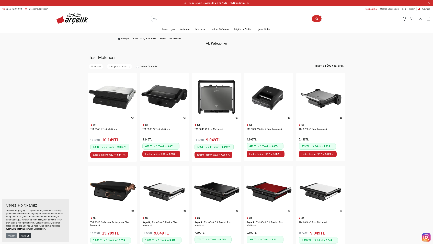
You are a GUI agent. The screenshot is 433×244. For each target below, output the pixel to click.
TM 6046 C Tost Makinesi (313, 222)
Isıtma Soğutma (220, 29)
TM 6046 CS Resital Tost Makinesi (213, 223)
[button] (428, 18)
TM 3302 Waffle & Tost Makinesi (264, 129)
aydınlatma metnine (15, 229)
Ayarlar (11, 236)
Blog (404, 9)
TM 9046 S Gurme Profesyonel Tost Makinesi (110, 223)
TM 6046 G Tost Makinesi (209, 129)
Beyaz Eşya (168, 29)
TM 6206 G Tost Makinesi (313, 129)
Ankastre (185, 29)
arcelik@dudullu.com (38, 9)
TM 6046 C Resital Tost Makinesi (160, 223)
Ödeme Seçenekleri (389, 9)
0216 (14, 9)
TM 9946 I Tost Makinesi (103, 129)
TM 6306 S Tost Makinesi (156, 129)
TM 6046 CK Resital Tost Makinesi (265, 223)
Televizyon (200, 29)
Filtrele (97, 66)
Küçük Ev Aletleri (243, 29)
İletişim (412, 9)
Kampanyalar (371, 9)
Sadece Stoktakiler (149, 66)
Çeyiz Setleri (264, 29)
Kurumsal (426, 9)
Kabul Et (25, 236)
